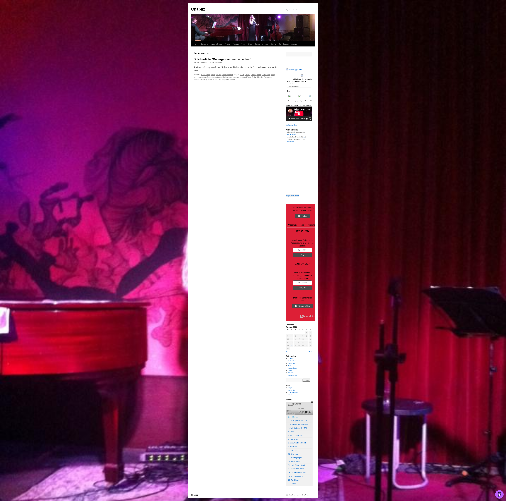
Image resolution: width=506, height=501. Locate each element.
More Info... (291, 141)
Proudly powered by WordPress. (299, 495)
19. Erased (292, 484)
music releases (292, 368)
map (304, 137)
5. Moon (291, 432)
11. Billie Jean (293, 454)
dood (268, 74)
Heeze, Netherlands (302, 272)
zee (222, 79)
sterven (238, 77)
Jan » (310, 351)
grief (195, 77)
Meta (289, 365)
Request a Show (304, 306)
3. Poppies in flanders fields (298, 424)
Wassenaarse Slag (200, 79)
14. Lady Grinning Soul (296, 465)
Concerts (204, 44)
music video (202, 77)
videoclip (260, 77)
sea (234, 77)
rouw (230, 77)
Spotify (273, 44)
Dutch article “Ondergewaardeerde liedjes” (222, 59)
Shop (250, 44)
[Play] (289, 118)
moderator (220, 62)
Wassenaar (268, 77)
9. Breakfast (292, 447)
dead (259, 74)
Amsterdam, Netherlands (302, 240)
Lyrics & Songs (216, 44)
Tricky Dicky (251, 77)
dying (273, 74)
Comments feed (293, 392)
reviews (218, 74)
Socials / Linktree (261, 44)
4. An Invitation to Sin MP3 (297, 428)
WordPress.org (292, 395)
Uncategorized (227, 74)
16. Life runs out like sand (297, 473)
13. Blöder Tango (294, 461)
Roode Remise (291, 134)
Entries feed (291, 390)
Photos (227, 44)
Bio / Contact (284, 44)
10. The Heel (292, 450)
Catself (247, 74)
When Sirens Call (214, 79)
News (213, 74)
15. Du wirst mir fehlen (296, 469)
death (264, 74)
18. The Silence (293, 480)
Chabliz (198, 9)
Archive (294, 44)
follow (304, 216)
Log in (290, 388)
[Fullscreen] (310, 118)
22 (307, 342)
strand (244, 77)
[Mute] (306, 118)
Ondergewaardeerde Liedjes (217, 77)
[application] (299, 114)
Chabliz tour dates (291, 125)
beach (242, 74)
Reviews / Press (239, 44)
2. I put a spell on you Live (297, 421)
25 (292, 345)
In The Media (205, 74)
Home (196, 44)
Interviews (291, 363)
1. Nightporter (293, 417)
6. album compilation (295, 435)
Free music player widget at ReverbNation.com (302, 101)
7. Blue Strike (293, 439)
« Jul (287, 351)
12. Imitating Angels (295, 458)
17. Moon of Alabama (295, 476)
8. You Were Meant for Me (297, 443)
